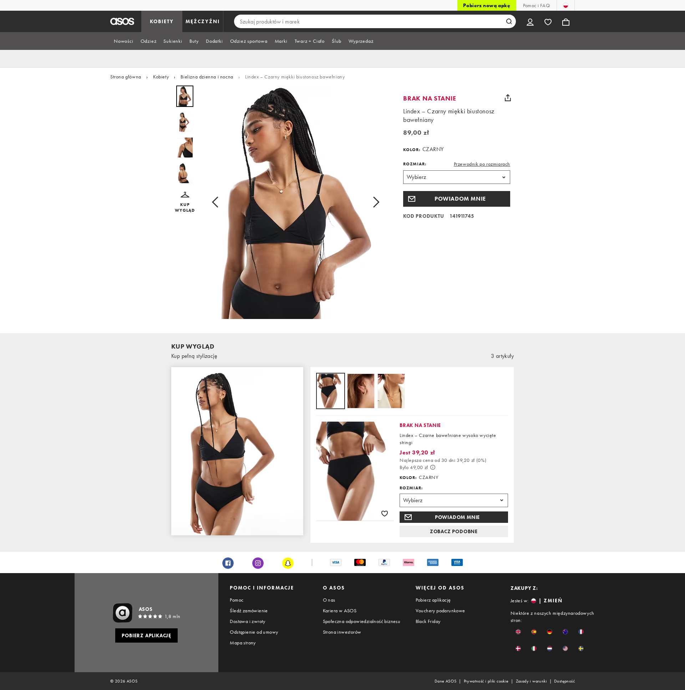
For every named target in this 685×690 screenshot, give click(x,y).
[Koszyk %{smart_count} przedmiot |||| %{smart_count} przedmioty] (566, 21)
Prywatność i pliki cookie (486, 681)
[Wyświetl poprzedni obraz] (217, 202)
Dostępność (564, 681)
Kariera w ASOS (340, 610)
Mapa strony (242, 642)
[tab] (123, 41)
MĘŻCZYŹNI (203, 21)
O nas (329, 600)
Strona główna (125, 76)
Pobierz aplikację (433, 600)
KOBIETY (162, 21)
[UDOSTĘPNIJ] (507, 97)
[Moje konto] (530, 21)
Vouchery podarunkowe (440, 610)
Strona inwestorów (342, 632)
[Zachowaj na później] (384, 513)
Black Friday (428, 621)
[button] (185, 202)
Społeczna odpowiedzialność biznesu (362, 621)
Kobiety (161, 76)
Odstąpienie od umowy (254, 632)
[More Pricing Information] (432, 467)
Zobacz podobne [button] (454, 531)
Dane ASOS (446, 681)
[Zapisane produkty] (548, 21)
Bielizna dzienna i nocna (207, 76)
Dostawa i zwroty (247, 621)
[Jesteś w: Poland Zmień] (565, 5)
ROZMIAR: (414, 164)
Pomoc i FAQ (536, 5)
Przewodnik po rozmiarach (482, 164)
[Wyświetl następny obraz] (374, 202)
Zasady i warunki (531, 681)
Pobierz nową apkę (486, 5)
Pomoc (236, 600)
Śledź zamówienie (249, 610)
